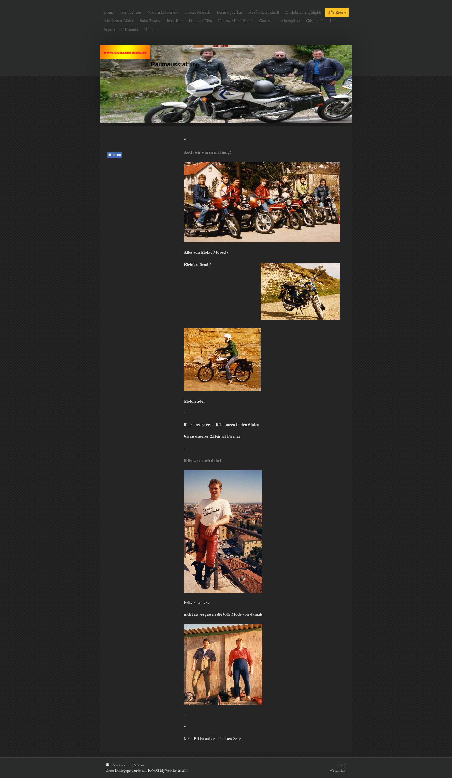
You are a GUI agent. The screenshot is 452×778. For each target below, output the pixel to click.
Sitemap (140, 765)
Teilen (116, 155)
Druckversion (121, 765)
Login (341, 765)
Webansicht (338, 770)
